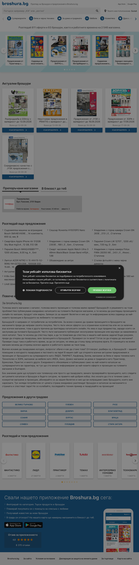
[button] (37, 290)
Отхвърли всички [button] (70, 290)
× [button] (119, 268)
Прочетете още (61, 282)
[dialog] (69, 282)
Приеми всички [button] (102, 290)
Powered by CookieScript (106, 297)
